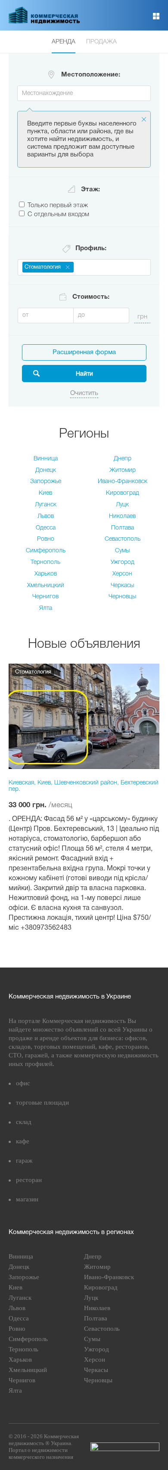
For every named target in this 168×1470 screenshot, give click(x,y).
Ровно (45, 539)
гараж (24, 1160)
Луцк (122, 505)
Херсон (122, 574)
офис (23, 1083)
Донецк (45, 470)
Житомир (122, 470)
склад (23, 1121)
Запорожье (45, 481)
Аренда (63, 42)
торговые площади (42, 1102)
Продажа (101, 42)
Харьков (45, 574)
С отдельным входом (58, 214)
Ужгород (122, 562)
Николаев (122, 516)
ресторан (29, 1179)
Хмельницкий (45, 585)
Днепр (122, 459)
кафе (22, 1141)
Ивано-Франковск (122, 481)
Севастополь (122, 539)
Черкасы (122, 585)
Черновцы (122, 597)
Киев (45, 493)
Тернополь (45, 562)
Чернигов (45, 597)
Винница (46, 459)
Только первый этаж (58, 205)
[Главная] (44, 22)
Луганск (45, 505)
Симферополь (45, 551)
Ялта (45, 608)
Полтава (122, 528)
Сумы (122, 551)
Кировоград (122, 493)
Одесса (46, 528)
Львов (45, 516)
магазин (27, 1199)
